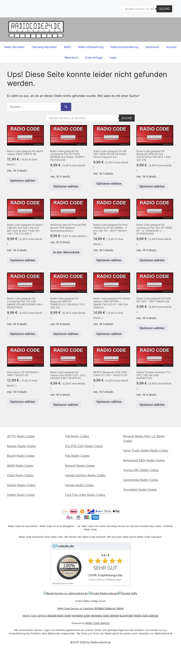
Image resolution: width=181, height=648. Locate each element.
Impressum (152, 47)
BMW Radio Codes (20, 465)
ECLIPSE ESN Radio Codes (84, 446)
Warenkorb (71, 57)
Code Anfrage (94, 57)
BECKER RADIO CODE (59, 615)
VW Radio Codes (77, 436)
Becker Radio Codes (21, 446)
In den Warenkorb (66, 252)
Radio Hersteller (14, 47)
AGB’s (67, 47)
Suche (164, 8)
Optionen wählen (22, 180)
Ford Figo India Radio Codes (85, 495)
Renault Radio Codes (80, 465)
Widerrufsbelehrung (90, 47)
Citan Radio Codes (20, 475)
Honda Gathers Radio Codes (85, 475)
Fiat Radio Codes (77, 456)
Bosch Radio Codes (21, 456)
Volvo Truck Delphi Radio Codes (145, 450)
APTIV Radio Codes (21, 436)
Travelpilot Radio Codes (140, 489)
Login (113, 57)
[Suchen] (66, 107)
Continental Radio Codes (140, 480)
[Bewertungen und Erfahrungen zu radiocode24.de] (66, 593)
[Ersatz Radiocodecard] (103, 593)
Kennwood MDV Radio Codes (144, 460)
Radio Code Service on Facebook (75, 608)
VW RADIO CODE (80, 615)
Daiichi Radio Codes (21, 485)
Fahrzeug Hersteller (44, 47)
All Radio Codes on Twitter (109, 608)
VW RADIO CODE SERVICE (104, 615)
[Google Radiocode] (127, 593)
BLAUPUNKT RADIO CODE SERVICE (139, 615)
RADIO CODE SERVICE (35, 615)
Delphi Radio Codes (21, 495)
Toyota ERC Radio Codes (141, 470)
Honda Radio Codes (79, 485)
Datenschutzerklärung (124, 47)
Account (171, 47)
